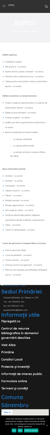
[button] (46, 6)
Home (15, 31)
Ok (14, 430)
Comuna (25, 31)
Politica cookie (31, 430)
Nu (20, 430)
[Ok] (47, 425)
